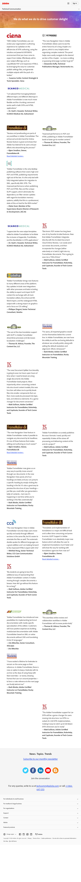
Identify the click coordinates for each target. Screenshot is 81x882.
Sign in (75, 3)
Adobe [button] (5, 822)
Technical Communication (11, 9)
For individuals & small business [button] (13, 799)
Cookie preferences (46, 838)
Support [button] (6, 813)
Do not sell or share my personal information (64, 838)
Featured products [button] (9, 827)
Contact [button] (5, 818)
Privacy (30, 838)
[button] (68, 3)
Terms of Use (36, 838)
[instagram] (24, 834)
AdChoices (14, 841)
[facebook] (20, 834)
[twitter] (27, 834)
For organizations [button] (8, 808)
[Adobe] (5, 3)
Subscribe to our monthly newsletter (40, 758)
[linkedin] (31, 834)
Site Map (5, 841)
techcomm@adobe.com (47, 785)
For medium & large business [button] (12, 804)
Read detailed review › (15, 156)
